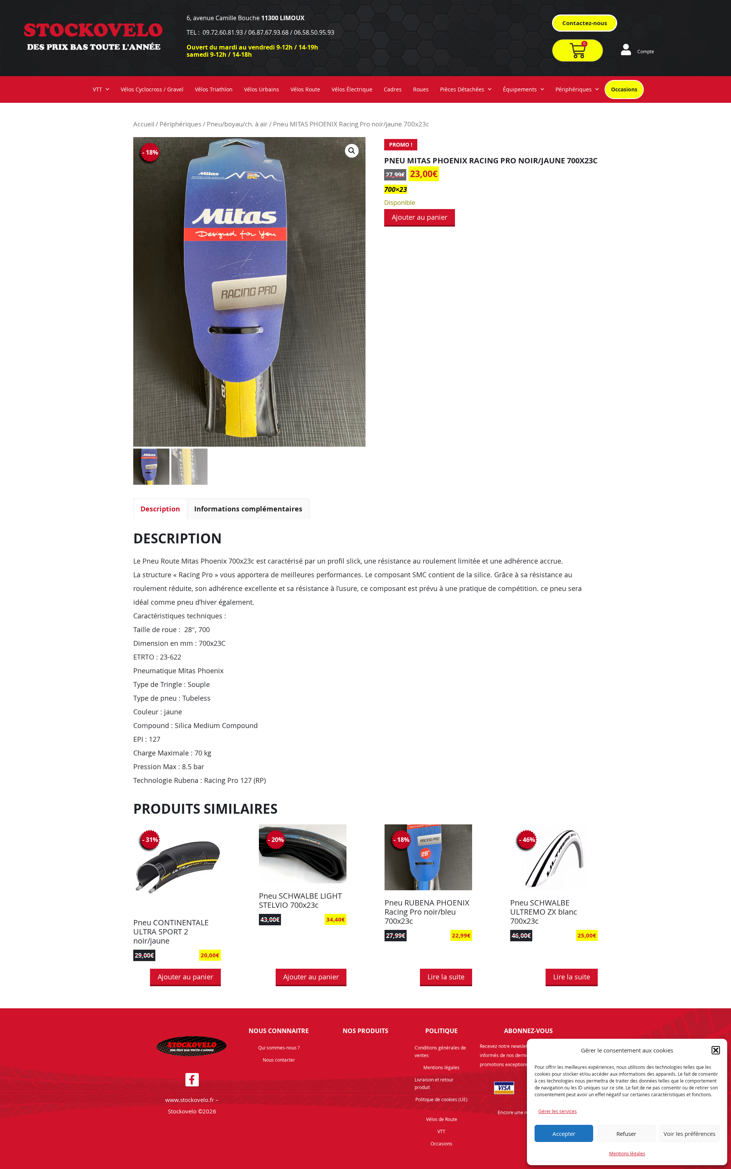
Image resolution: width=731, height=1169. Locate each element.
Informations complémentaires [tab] (248, 509)
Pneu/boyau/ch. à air (237, 124)
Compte (645, 51)
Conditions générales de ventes (440, 1051)
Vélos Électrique (352, 89)
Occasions (624, 89)
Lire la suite (446, 976)
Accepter (563, 1133)
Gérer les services (557, 1111)
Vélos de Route (441, 1119)
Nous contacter (279, 1060)
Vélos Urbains (261, 89)
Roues (421, 89)
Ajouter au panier (419, 217)
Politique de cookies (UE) (441, 1099)
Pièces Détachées (462, 89)
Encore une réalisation (523, 1112)
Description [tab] (160, 509)
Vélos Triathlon (214, 89)
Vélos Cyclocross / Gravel (152, 89)
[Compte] (626, 49)
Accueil (143, 124)
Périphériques (573, 89)
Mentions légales (627, 1153)
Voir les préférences (689, 1133)
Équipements (520, 89)
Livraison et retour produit (434, 1083)
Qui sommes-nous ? (279, 1047)
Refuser (626, 1133)
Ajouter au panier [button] (185, 976)
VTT (97, 89)
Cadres (393, 89)
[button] (716, 1050)
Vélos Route (305, 89)
